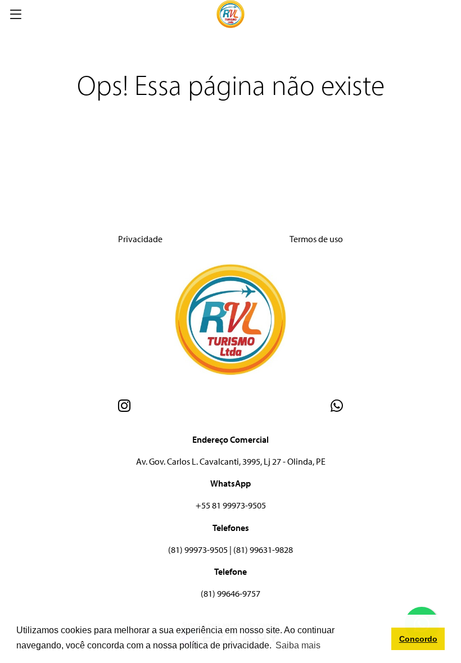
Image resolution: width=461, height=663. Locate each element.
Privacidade (140, 238)
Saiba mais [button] (297, 645)
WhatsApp (230, 483)
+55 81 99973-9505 (231, 505)
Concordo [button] (418, 638)
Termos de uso (316, 238)
